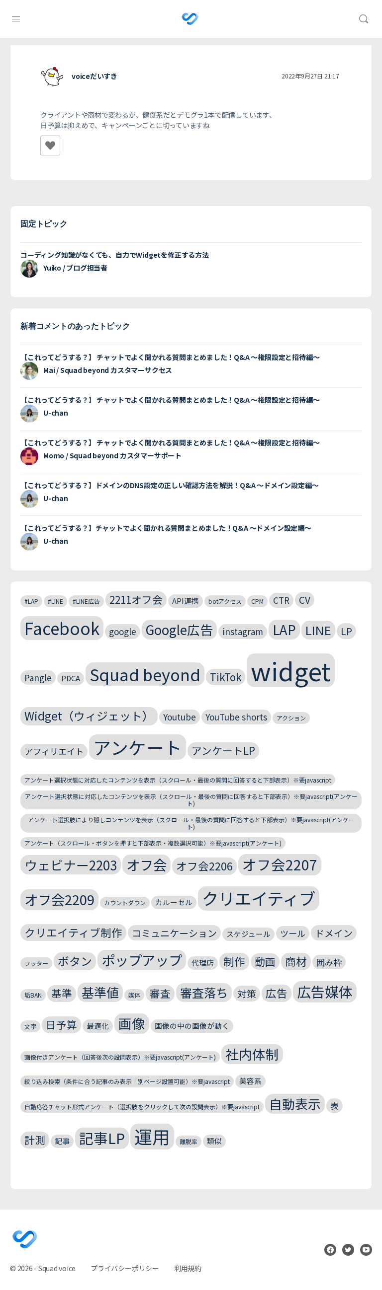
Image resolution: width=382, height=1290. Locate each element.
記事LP (102, 1138)
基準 (61, 993)
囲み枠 (329, 962)
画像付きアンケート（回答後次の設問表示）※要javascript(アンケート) (120, 1057)
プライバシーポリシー (125, 1268)
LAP (284, 629)
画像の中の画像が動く (192, 1025)
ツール (292, 933)
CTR (281, 600)
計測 (34, 1139)
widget (291, 670)
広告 (276, 993)
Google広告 (179, 629)
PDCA (70, 678)
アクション (291, 718)
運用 (152, 1136)
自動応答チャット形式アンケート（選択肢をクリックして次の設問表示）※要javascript (142, 1106)
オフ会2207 (279, 864)
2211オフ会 (136, 599)
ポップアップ (141, 960)
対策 (246, 993)
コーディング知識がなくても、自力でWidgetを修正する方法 (114, 255)
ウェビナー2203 (70, 865)
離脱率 (188, 1141)
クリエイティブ (258, 898)
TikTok (225, 676)
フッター (36, 963)
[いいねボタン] (50, 145)
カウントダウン (125, 902)
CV (304, 599)
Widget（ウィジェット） (89, 716)
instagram (242, 631)
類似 (214, 1141)
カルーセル (173, 902)
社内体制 (252, 1054)
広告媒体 (325, 991)
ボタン (75, 961)
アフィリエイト (54, 751)
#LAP (31, 601)
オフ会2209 (59, 899)
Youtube (179, 717)
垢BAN (33, 995)
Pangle (38, 677)
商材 (296, 961)
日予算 (61, 1024)
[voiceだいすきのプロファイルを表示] (52, 77)
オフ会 (146, 864)
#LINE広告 (86, 601)
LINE (318, 630)
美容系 (250, 1080)
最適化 (98, 1025)
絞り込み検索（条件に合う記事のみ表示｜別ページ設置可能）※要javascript (127, 1081)
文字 (30, 1026)
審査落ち (204, 992)
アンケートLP (223, 750)
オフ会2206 (204, 865)
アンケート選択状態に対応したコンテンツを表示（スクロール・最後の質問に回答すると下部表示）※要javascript (177, 780)
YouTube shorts (236, 717)
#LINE (55, 601)
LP (346, 631)
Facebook (61, 628)
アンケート (137, 747)
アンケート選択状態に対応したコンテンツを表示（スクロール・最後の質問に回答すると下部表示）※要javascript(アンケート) (191, 799)
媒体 (134, 995)
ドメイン (334, 932)
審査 (160, 993)
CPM (257, 601)
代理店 (202, 962)
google (122, 631)
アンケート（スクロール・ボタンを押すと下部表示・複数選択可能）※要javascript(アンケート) (153, 843)
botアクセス (225, 601)
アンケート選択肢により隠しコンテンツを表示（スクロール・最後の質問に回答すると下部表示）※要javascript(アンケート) (191, 823)
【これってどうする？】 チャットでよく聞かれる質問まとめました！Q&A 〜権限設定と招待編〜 (169, 357)
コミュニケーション (174, 932)
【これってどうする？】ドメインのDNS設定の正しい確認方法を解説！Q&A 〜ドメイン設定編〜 (169, 485)
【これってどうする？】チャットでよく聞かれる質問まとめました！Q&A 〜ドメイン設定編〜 (165, 528)
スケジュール (248, 934)
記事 (62, 1141)
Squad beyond (145, 674)
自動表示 (295, 1103)
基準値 (100, 992)
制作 (234, 961)
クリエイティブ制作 (73, 932)
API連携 (185, 600)
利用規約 (187, 1268)
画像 (131, 1023)
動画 (265, 961)
